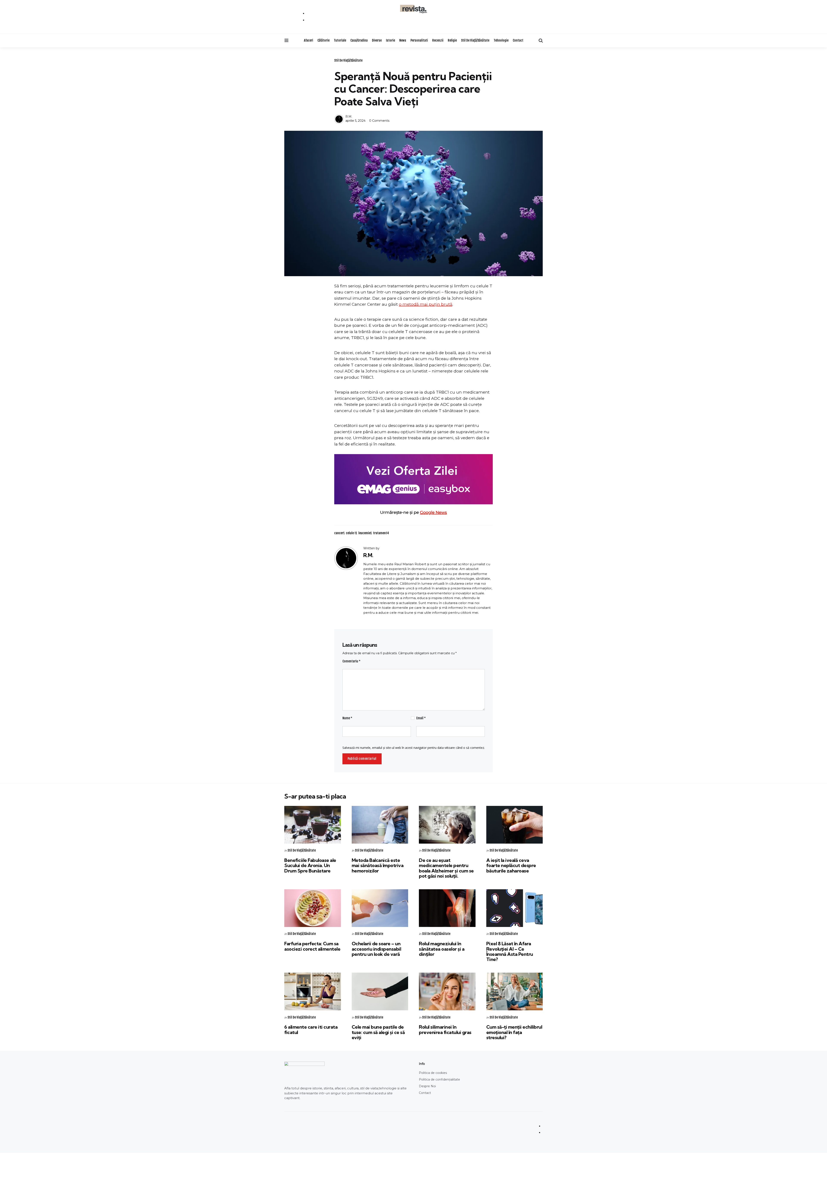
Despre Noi (427, 1086)
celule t (351, 533)
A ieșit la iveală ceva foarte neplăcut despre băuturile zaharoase (511, 865)
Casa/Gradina (359, 40)
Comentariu (351, 661)
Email (421, 718)
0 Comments (379, 121)
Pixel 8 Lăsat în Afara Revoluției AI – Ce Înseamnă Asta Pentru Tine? (509, 951)
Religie (452, 40)
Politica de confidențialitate (439, 1079)
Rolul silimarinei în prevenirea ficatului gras (445, 1029)
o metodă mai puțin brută (425, 304)
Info (422, 1064)
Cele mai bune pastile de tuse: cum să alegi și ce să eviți (378, 1032)
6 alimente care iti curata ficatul (310, 1029)
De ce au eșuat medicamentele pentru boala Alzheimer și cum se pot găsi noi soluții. (446, 868)
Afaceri (308, 40)
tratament (381, 533)
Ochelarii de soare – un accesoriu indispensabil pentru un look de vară (376, 949)
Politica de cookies (433, 1073)
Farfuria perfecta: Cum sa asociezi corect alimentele (312, 946)
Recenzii (437, 40)
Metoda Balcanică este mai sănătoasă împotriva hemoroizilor (378, 865)
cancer (339, 533)
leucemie (365, 533)
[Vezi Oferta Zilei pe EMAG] (413, 479)
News (402, 40)
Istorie (390, 40)
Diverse (377, 40)
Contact (518, 40)
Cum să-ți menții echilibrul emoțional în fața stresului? (514, 1032)
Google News (433, 512)
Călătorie (323, 40)
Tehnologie (501, 40)
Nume (347, 718)
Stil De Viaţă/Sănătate (475, 40)
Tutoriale (340, 40)
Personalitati (419, 40)
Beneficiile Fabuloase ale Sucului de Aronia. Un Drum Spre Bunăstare (310, 865)
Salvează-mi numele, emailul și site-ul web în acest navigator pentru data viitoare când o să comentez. (413, 748)
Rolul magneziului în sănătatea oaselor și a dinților (441, 949)
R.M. (348, 116)
